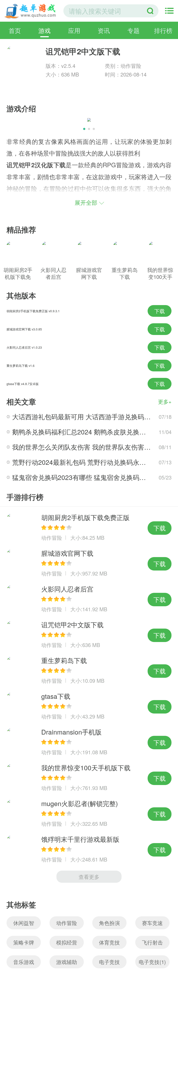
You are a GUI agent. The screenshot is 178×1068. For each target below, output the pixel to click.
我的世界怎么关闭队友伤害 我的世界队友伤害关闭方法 (91, 447)
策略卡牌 (23, 942)
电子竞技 (109, 962)
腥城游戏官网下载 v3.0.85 (24, 329)
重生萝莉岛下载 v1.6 (21, 365)
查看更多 (89, 876)
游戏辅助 (66, 962)
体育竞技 (109, 942)
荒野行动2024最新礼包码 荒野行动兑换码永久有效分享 (92, 462)
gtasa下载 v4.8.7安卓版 (23, 384)
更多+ (164, 401)
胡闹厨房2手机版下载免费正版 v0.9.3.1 (33, 311)
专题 (133, 30)
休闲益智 (23, 923)
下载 (159, 311)
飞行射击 (152, 942)
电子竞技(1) (152, 962)
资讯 (104, 30)
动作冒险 (66, 923)
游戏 (44, 30)
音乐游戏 (23, 962)
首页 (15, 30)
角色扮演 (109, 923)
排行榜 (163, 30)
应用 (74, 30)
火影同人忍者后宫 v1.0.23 (24, 347)
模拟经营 (66, 942)
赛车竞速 (152, 923)
